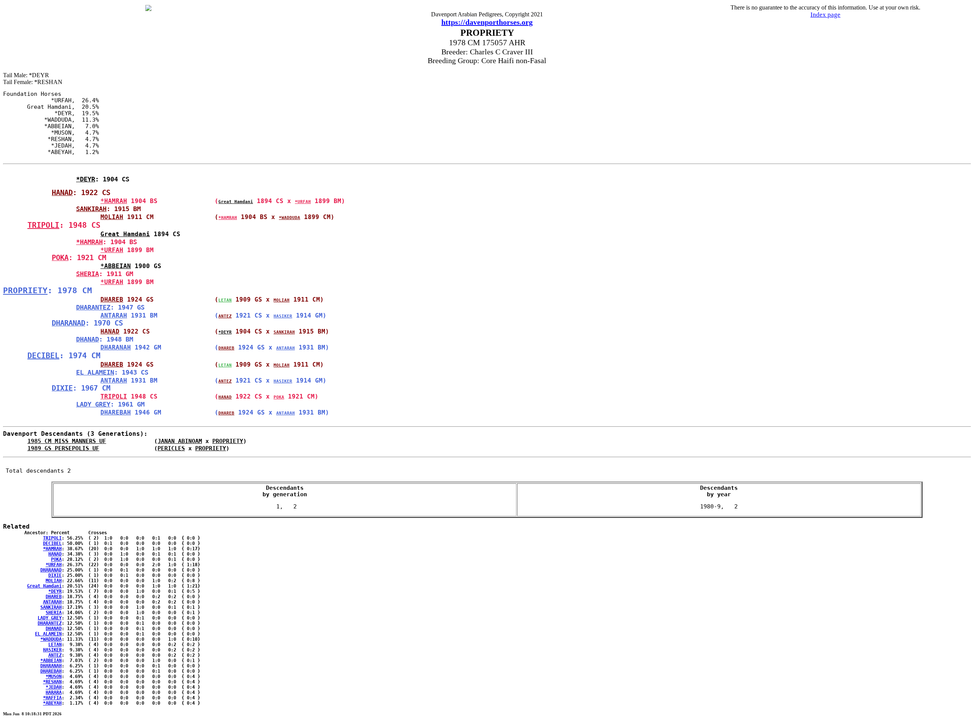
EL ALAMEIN (95, 372)
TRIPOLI (43, 225)
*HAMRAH (113, 201)
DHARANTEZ (93, 307)
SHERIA (87, 274)
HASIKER (283, 316)
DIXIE (62, 388)
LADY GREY (93, 404)
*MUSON (54, 676)
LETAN (225, 300)
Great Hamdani (235, 201)
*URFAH (303, 201)
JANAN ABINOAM (180, 441)
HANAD (62, 193)
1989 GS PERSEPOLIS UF (63, 448)
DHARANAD (68, 323)
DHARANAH (115, 347)
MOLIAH (111, 217)
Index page (825, 14)
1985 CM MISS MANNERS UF (66, 441)
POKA (60, 258)
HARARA (54, 692)
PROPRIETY (25, 290)
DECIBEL (43, 355)
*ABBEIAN (115, 266)
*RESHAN (52, 681)
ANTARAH (113, 315)
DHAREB (111, 299)
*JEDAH (54, 687)
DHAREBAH (115, 412)
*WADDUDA (289, 217)
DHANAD (87, 339)
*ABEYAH (52, 703)
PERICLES (171, 448)
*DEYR (85, 179)
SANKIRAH (91, 209)
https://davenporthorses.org (487, 22)
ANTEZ (225, 316)
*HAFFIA (52, 697)
